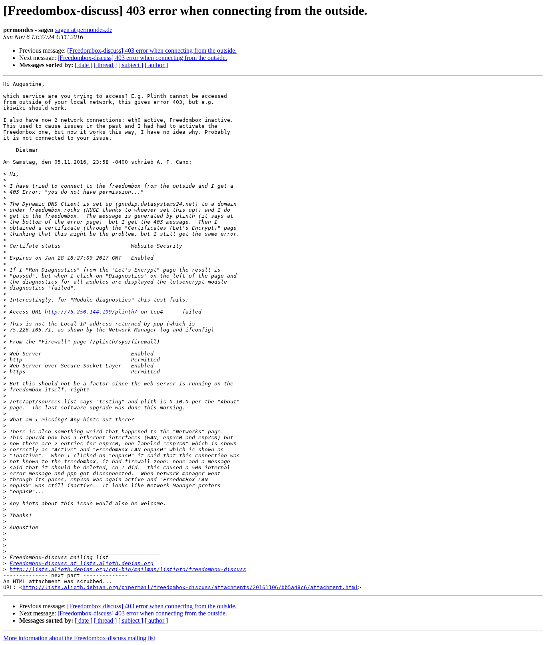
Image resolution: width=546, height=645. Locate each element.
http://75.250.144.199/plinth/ (91, 312)
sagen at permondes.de (83, 29)
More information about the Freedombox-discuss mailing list (79, 638)
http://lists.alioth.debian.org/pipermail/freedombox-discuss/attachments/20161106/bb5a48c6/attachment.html (190, 587)
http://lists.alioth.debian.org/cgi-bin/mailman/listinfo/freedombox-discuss (128, 569)
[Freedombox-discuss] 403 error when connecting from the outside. (152, 50)
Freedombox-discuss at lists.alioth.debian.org (81, 563)
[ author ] (156, 65)
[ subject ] (130, 65)
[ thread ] (105, 65)
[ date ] (83, 65)
